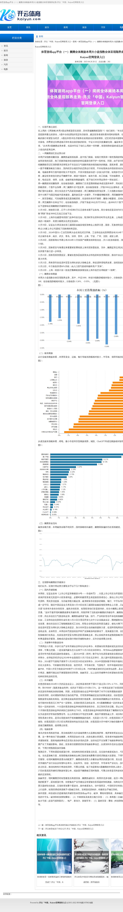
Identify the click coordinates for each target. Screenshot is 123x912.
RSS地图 (80, 903)
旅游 (84, 27)
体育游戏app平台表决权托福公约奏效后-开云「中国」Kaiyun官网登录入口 (74, 825)
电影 (6, 69)
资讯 (28, 27)
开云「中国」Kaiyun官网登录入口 (57, 42)
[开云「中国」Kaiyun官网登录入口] (21, 23)
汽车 (103, 27)
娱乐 (47, 27)
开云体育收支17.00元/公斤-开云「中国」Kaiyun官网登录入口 (69, 829)
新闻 (66, 27)
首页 (9, 27)
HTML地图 (88, 903)
